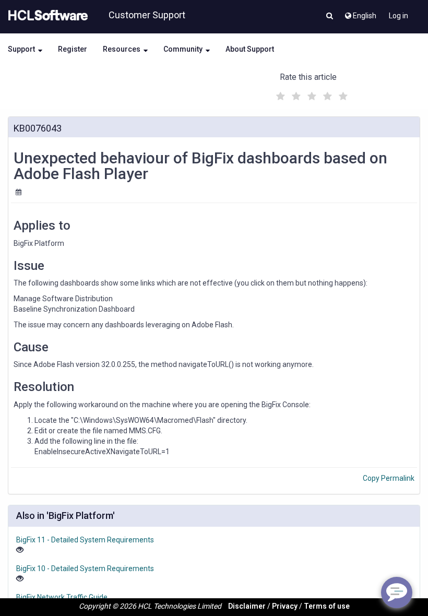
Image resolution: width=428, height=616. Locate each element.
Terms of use (327, 606)
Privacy (285, 606)
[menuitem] (360, 13)
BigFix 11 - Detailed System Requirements (85, 540)
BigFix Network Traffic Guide (62, 597)
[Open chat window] (396, 592)
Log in (398, 15)
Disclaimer (247, 606)
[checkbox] (279, 93)
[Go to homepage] (46, 15)
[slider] (310, 94)
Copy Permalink (388, 478)
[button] (329, 16)
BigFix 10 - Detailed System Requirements (85, 568)
